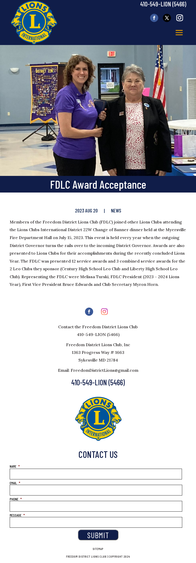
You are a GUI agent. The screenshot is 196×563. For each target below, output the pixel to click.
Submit (98, 535)
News (116, 210)
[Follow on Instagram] (179, 18)
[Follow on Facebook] (154, 18)
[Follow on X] (167, 18)
